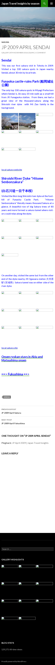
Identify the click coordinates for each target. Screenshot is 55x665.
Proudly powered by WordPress (13, 661)
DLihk (31, 53)
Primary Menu (51, 3)
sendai (7, 397)
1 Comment (40, 53)
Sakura (5, 42)
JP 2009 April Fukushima (13, 422)
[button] (9, 121)
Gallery (5, 53)
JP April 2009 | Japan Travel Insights (30, 442)
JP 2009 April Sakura (11, 411)
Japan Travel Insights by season (20, 3)
